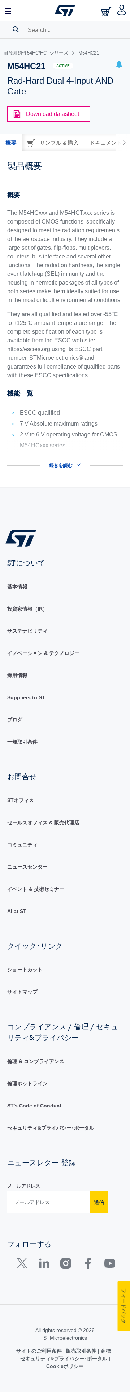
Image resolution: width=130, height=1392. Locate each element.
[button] (8, 10)
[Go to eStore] (107, 11)
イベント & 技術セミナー (35, 889)
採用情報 (17, 675)
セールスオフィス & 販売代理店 (43, 822)
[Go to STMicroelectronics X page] (24, 1265)
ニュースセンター (27, 867)
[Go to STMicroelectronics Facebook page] (88, 1265)
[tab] (11, 142)
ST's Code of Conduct (34, 1106)
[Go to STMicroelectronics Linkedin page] (44, 1265)
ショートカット (25, 970)
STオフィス (20, 800)
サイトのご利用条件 (39, 1351)
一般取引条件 (22, 742)
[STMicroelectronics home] (65, 10)
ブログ (14, 720)
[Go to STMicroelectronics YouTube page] (110, 1265)
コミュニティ (22, 845)
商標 (105, 1351)
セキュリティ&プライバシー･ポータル (50, 1128)
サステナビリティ (27, 631)
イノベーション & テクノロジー (43, 653)
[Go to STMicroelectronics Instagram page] (65, 1265)
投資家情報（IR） (27, 609)
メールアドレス (23, 1186)
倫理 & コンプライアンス (35, 1061)
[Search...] (15, 29)
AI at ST (16, 911)
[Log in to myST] (121, 10)
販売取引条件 (81, 1351)
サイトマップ (22, 992)
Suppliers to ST (26, 697)
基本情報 (17, 587)
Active (63, 66)
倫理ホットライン (27, 1083)
